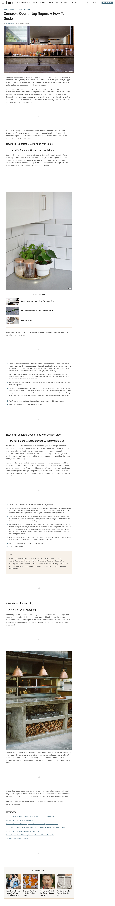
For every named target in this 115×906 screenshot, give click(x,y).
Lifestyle (59, 3)
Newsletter (108, 3)
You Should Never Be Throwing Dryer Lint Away (63, 893)
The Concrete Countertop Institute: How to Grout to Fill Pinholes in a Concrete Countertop (35, 827)
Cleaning (43, 3)
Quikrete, (48, 537)
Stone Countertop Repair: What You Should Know (37, 301)
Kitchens (27, 9)
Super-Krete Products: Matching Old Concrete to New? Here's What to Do (30, 835)
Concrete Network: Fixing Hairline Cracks (19, 820)
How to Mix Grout (27, 320)
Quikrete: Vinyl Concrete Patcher (17, 838)
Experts (67, 3)
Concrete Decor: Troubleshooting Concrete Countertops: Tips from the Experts (32, 824)
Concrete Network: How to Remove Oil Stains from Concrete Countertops (30, 816)
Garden (50, 3)
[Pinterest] (90, 3)
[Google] (96, 3)
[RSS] (99, 3)
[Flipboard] (93, 3)
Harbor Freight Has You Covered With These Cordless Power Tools (13, 893)
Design (35, 3)
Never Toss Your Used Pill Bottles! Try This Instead (29, 893)
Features (75, 3)
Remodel (19, 9)
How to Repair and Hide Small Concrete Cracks (37, 311)
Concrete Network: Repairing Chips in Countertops (22, 831)
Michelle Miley (10, 23)
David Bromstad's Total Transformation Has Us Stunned (47, 893)
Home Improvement (23, 3)
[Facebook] (87, 3)
